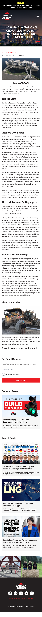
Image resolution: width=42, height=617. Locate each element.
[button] (21, 5)
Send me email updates (12, 374)
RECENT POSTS (9, 52)
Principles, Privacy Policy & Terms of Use (21, 598)
